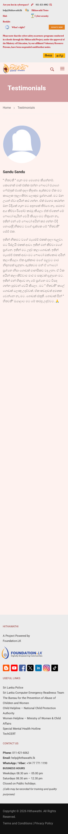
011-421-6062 (42, 5)
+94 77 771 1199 (36, 763)
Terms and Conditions (17, 823)
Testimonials (26, 107)
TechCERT (9, 733)
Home (7, 107)
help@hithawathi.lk (12, 10)
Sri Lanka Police (13, 687)
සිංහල (48, 55)
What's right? (18, 27)
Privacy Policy (43, 823)
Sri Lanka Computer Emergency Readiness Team (33, 692)
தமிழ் (59, 56)
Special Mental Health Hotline (22, 728)
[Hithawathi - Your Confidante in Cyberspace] (16, 68)
